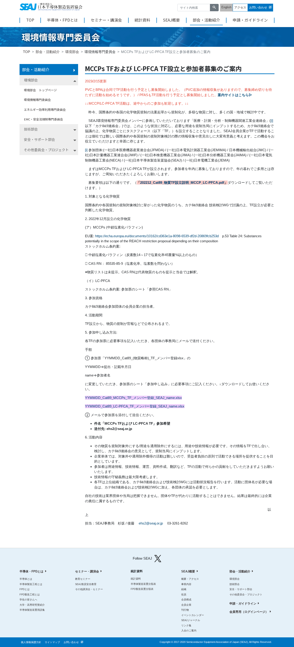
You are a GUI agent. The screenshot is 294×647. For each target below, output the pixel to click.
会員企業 (186, 604)
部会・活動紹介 (206, 20)
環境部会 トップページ (40, 90)
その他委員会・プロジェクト (46, 149)
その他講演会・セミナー (89, 589)
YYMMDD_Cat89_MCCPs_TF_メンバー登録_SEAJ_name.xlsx (133, 398)
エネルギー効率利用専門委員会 (45, 109)
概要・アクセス (190, 578)
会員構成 (186, 599)
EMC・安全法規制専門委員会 (43, 119)
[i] (272, 121)
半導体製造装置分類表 (143, 584)
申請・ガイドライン (250, 20)
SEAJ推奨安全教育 (85, 584)
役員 (183, 594)
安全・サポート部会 (39, 139)
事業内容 (186, 584)
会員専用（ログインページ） (248, 612)
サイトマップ (52, 642)
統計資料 (142, 20)
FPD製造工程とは (30, 594)
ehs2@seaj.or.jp (151, 523)
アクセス (240, 7)
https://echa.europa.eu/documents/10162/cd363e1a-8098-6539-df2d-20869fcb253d (157, 236)
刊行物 (185, 609)
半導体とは (26, 578)
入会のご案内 (188, 630)
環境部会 (72, 52)
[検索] (214, 7)
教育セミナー (82, 578)
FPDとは (25, 589)
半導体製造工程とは (31, 584)
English (226, 7)
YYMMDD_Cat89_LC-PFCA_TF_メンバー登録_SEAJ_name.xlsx (134, 406)
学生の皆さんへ (28, 599)
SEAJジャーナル (190, 620)
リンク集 (186, 625)
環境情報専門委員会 (37, 100)
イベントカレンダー (192, 615)
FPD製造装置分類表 (142, 589)
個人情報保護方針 (31, 642)
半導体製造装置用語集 (32, 609)
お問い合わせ (258, 7)
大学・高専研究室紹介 (32, 604)
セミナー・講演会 (106, 20)
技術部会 (31, 129)
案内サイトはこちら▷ (235, 95)
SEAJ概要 (171, 20)
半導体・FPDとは (62, 20)
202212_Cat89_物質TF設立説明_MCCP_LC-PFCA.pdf (182, 182)
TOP (30, 20)
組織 (183, 589)
